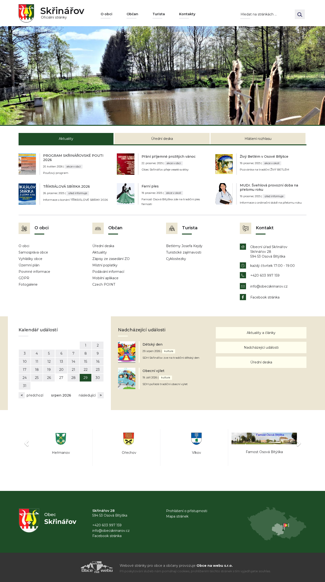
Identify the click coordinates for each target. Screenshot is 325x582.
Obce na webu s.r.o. (215, 565)
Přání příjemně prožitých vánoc (169, 156)
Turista (159, 14)
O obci (106, 14)
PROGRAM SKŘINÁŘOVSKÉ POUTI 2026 (73, 157)
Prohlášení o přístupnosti (186, 511)
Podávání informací (108, 271)
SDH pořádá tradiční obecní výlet (165, 384)
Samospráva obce (33, 252)
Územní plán (29, 265)
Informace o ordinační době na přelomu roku (271, 202)
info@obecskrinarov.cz (269, 286)
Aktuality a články (261, 333)
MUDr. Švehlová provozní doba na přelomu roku (269, 187)
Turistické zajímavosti (183, 252)
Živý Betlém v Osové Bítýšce (264, 156)
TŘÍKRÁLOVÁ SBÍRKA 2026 (66, 186)
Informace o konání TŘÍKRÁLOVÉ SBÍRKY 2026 (75, 199)
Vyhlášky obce (30, 259)
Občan (132, 14)
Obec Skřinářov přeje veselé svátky (165, 169)
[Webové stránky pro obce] (70, 567)
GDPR (24, 278)
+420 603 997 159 (265, 275)
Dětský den (152, 344)
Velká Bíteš (264, 452)
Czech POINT (103, 284)
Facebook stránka (265, 297)
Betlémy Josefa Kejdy (184, 246)
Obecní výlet (153, 371)
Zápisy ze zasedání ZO (111, 259)
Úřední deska (103, 246)
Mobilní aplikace (105, 278)
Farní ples (150, 186)
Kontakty (187, 14)
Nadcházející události (261, 347)
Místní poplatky (105, 265)
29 (86, 378)
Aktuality (99, 252)
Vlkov (128, 452)
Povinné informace (34, 271)
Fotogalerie (28, 284)
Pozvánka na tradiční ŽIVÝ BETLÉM (264, 169)
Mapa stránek (177, 516)
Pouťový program (55, 173)
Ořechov (61, 452)
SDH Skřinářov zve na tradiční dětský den (171, 357)
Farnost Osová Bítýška (196, 452)
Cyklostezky (176, 259)
